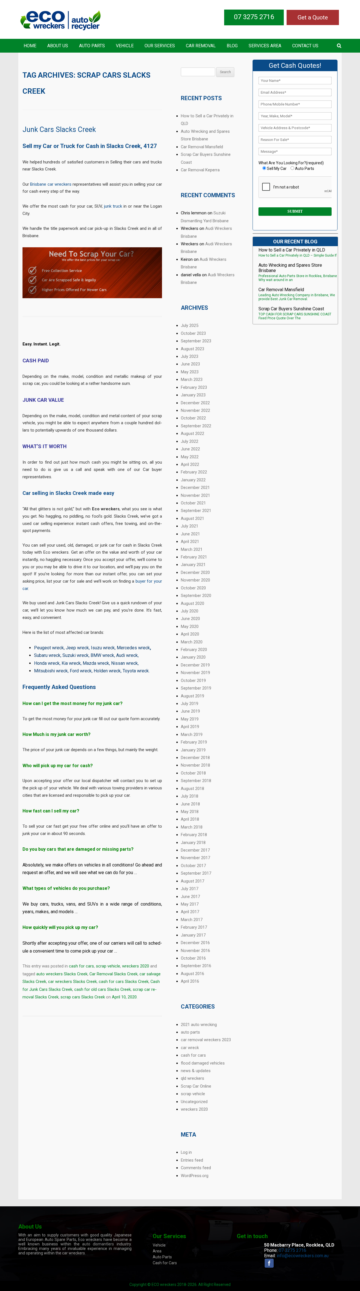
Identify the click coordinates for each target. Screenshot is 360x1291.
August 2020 (192, 603)
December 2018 (195, 757)
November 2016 (195, 950)
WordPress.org (194, 1175)
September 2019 (196, 688)
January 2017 (193, 935)
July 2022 (189, 441)
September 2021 (196, 510)
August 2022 (192, 433)
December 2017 (195, 850)
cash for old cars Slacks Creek (102, 989)
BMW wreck (102, 655)
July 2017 (189, 888)
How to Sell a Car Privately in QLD (291, 250)
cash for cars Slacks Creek (123, 981)
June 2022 (190, 449)
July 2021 (189, 526)
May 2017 (190, 904)
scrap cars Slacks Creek (82, 997)
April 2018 (190, 819)
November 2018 (195, 765)
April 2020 (190, 634)
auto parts (190, 1032)
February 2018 (194, 834)
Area (157, 1251)
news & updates (196, 1070)
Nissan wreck (124, 663)
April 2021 (190, 541)
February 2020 (194, 649)
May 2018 (190, 811)
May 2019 (190, 719)
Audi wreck (127, 655)
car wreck (190, 1047)
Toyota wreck (136, 670)
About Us (57, 45)
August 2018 (192, 788)
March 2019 (191, 734)
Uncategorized (194, 1101)
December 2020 (195, 572)
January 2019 (193, 750)
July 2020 (189, 611)
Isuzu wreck (103, 647)
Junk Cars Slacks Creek (59, 129)
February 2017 (194, 927)
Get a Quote (313, 17)
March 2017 (191, 919)
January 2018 (193, 842)
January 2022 (193, 479)
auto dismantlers (98, 1244)
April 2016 (190, 981)
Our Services (160, 45)
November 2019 (195, 672)
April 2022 (190, 464)
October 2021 (193, 503)
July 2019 (189, 703)
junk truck (113, 206)
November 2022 (195, 410)
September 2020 (196, 595)
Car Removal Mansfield (202, 146)
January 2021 (193, 564)
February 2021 (194, 557)
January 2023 (193, 395)
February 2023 (194, 387)
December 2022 (195, 402)
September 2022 (196, 425)
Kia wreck (71, 663)
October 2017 (193, 865)
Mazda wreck (96, 663)
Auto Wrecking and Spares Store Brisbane (290, 267)
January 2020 (193, 657)
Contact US (305, 45)
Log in (186, 1152)
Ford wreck (81, 670)
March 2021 (191, 549)
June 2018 (190, 804)
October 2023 (193, 333)
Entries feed (192, 1160)
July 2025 (189, 325)
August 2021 (192, 518)
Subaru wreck (47, 655)
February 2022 (194, 472)
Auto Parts (92, 45)
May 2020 (190, 626)
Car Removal (201, 45)
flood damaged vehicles (203, 1063)
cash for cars (81, 966)
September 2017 (196, 873)
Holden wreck (107, 670)
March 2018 (191, 827)
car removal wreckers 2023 (206, 1039)
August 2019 (192, 696)
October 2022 (193, 418)
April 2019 (190, 726)
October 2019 (193, 680)
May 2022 (190, 456)
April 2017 (190, 911)
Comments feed (196, 1167)
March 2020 (191, 642)
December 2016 (195, 942)
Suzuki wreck (75, 655)
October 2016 (193, 958)
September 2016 (196, 965)
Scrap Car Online (196, 1086)
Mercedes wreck (133, 647)
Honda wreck (47, 663)
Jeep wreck (77, 647)
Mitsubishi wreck (51, 670)
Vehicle (125, 45)
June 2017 (190, 896)
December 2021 (195, 487)
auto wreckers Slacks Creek (61, 973)
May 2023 (190, 371)
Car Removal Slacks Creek (113, 973)
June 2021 (190, 533)
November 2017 (195, 857)
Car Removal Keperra (200, 169)
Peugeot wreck (49, 647)
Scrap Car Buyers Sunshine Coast (291, 308)
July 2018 (189, 796)
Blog (232, 45)
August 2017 (192, 881)
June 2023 (190, 364)
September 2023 (196, 340)
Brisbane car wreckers (50, 184)
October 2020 (193, 588)
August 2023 (192, 348)
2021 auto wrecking (199, 1024)
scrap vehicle (108, 966)
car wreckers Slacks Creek (72, 981)
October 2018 (193, 773)
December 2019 (195, 665)
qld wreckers (192, 1078)
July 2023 (189, 356)
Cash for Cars (165, 1263)
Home (30, 45)
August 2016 (192, 973)
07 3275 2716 (254, 17)
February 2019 (194, 742)
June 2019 (190, 711)
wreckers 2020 (135, 966)
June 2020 (190, 618)
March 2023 (191, 379)
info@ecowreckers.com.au (302, 1255)
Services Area (265, 45)
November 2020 (195, 580)
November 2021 (195, 495)
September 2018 (196, 780)
